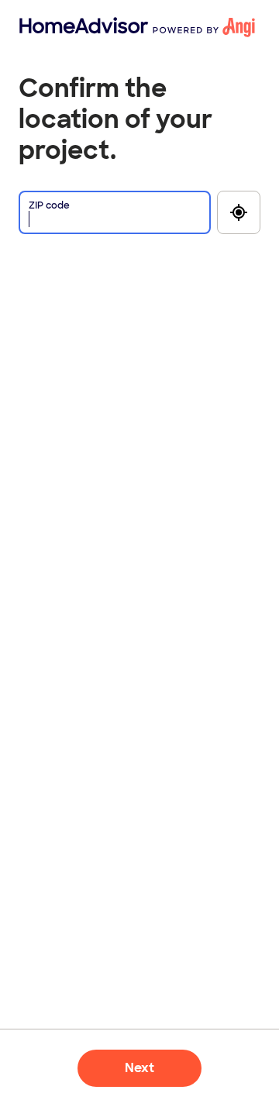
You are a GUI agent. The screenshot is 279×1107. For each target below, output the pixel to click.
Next (139, 1068)
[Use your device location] (238, 212)
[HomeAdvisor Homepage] (44, 27)
